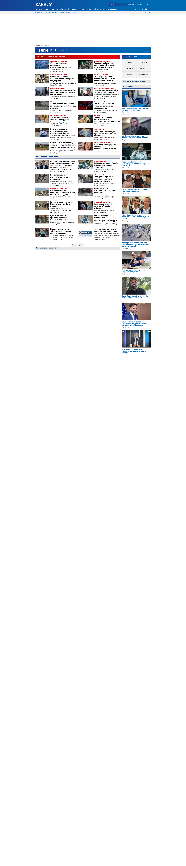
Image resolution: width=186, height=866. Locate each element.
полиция (144, 68)
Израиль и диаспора (51, 12)
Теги (42, 45)
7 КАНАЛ (37, 45)
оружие (129, 62)
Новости (39, 9)
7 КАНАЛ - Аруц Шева (47, 5)
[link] (136, 111)
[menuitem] (39, 9)
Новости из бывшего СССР (96, 9)
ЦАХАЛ (144, 62)
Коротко (47, 9)
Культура (38, 12)
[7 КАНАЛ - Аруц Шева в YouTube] (146, 9)
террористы (144, 75)
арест (129, 75)
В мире (81, 9)
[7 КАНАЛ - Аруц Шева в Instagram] (142, 9)
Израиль (55, 9)
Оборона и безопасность (68, 9)
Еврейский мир (112, 9)
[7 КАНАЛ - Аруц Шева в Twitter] (135, 9)
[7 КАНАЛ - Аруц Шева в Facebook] (139, 9)
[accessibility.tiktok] (149, 9)
